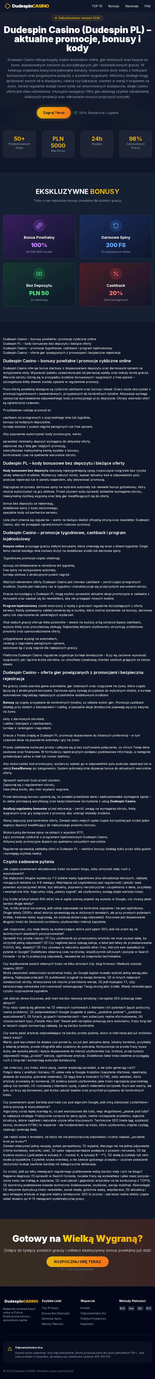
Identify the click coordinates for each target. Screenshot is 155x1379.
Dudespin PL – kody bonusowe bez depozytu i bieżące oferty (47, 343)
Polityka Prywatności (93, 1318)
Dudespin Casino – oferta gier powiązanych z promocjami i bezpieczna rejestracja (61, 353)
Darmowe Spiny (51, 1318)
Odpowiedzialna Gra (93, 1313)
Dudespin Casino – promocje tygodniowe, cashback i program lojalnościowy (57, 348)
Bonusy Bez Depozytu (56, 1313)
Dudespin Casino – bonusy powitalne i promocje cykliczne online (49, 339)
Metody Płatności (52, 1323)
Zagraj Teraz (54, 113)
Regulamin (87, 1323)
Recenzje (131, 6)
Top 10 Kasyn (50, 1308)
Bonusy (113, 6)
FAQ (147, 6)
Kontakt (85, 1308)
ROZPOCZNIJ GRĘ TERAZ (77, 1261)
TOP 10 (97, 6)
